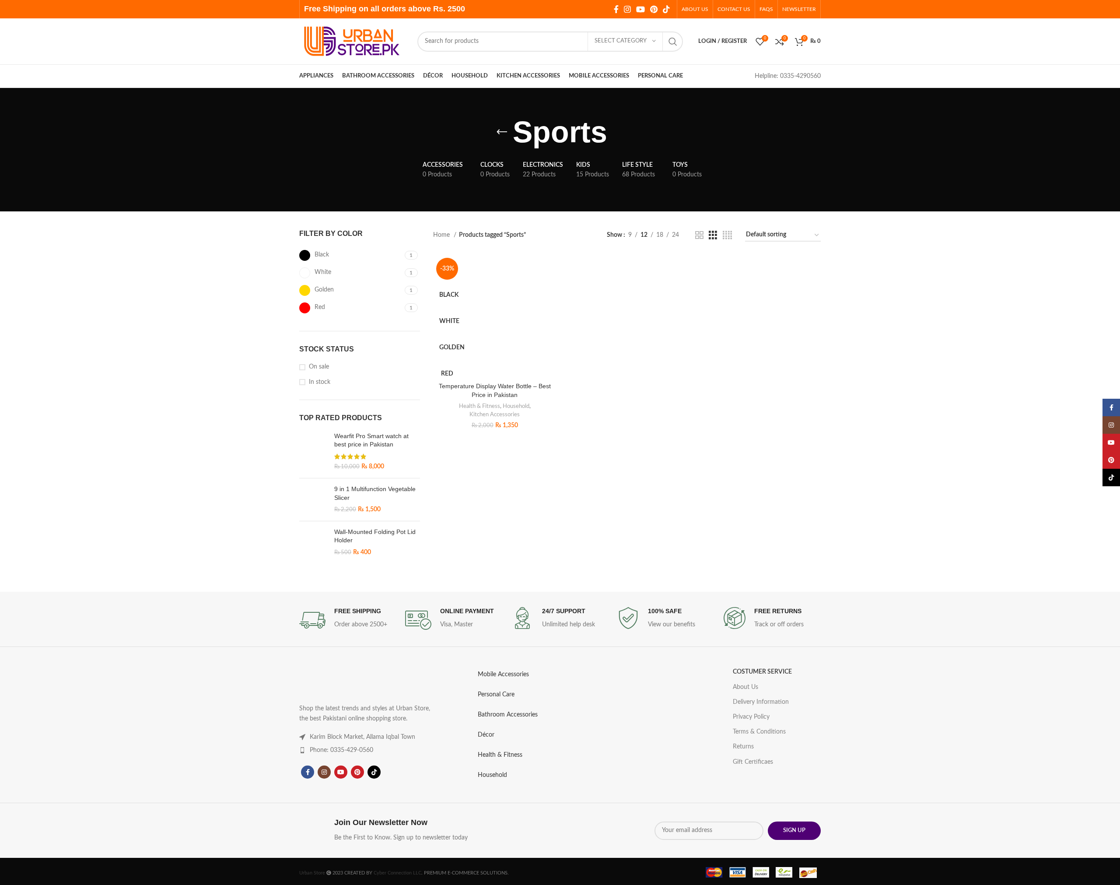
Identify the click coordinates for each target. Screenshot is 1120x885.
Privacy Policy (609, 488)
